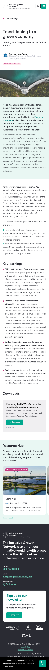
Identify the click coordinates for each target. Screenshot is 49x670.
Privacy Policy (24, 647)
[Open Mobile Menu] (43, 6)
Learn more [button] (8, 666)
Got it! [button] (42, 663)
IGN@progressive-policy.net (17, 577)
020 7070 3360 (11, 569)
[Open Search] (38, 6)
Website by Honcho (25, 650)
